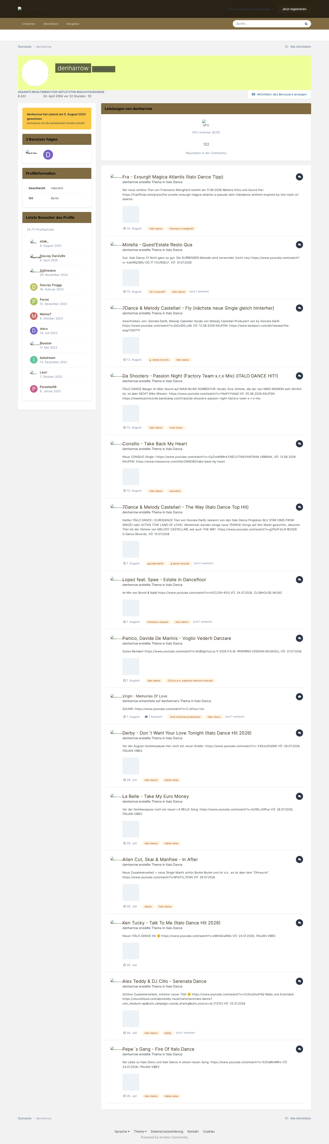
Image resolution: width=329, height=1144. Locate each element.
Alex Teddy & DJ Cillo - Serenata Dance (164, 981)
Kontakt (193, 1131)
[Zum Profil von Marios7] (34, 316)
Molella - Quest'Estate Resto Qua (157, 244)
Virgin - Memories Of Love (144, 696)
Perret (44, 299)
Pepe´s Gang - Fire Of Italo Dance (158, 1049)
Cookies (209, 1131)
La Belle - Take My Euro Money (155, 796)
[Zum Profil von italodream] (34, 360)
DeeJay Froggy (51, 285)
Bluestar (46, 343)
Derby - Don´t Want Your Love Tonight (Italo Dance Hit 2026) (187, 733)
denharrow (130, 182)
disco (44, 328)
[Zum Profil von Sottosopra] (34, 272)
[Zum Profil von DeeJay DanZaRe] (30, 155)
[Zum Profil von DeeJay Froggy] (34, 287)
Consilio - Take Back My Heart (154, 443)
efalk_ (44, 241)
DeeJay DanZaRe (52, 256)
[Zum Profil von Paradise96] (34, 389)
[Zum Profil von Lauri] (34, 374)
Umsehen (28, 24)
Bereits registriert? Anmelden (250, 9)
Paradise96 (48, 387)
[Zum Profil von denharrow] (115, 179)
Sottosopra (48, 270)
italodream (47, 358)
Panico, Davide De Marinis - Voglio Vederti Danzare (176, 638)
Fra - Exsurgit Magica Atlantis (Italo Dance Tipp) (172, 177)
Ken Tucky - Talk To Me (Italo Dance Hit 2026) (171, 922)
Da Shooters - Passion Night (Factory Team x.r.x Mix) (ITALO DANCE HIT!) (200, 376)
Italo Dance (174, 182)
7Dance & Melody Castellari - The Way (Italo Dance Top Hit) (185, 507)
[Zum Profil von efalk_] (34, 243)
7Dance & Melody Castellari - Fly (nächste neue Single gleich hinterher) (198, 308)
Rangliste (72, 24)
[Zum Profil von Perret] (34, 301)
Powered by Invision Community (164, 1137)
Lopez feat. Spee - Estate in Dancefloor (164, 579)
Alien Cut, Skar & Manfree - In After (160, 859)
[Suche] (306, 23)
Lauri (43, 372)
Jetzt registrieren (294, 9)
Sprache (121, 1131)
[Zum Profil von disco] (48, 155)
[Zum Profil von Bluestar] (34, 345)
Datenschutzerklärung (167, 1131)
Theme (139, 1131)
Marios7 (45, 314)
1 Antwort (155, 716)
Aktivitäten (50, 24)
